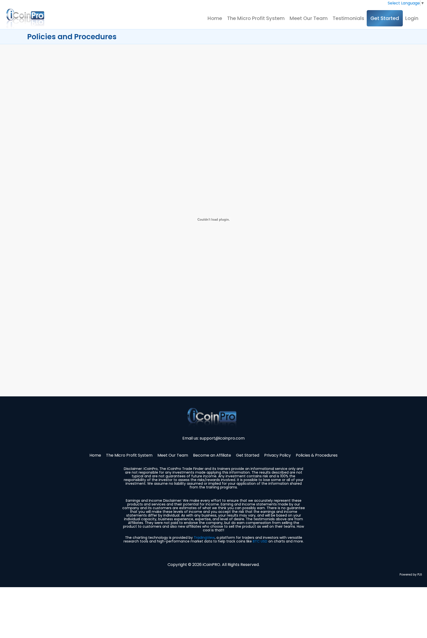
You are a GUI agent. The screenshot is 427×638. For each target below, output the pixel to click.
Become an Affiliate (212, 455)
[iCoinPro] (26, 18)
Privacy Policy (277, 455)
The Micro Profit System (256, 18)
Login (411, 18)
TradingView (204, 537)
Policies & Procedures (317, 455)
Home (215, 18)
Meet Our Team (309, 18)
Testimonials (348, 18)
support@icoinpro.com (222, 438)
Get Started (384, 18)
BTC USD (260, 541)
